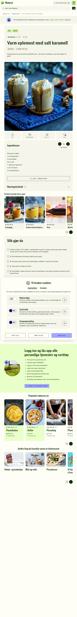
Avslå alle (15, 335)
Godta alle (61, 335)
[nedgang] (60, 144)
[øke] (68, 144)
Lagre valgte (38, 335)
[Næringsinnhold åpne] (38, 187)
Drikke (15, 31)
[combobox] (36, 8)
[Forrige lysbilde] (67, 232)
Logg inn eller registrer (57, 20)
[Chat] (74, 8)
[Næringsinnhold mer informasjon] (25, 186)
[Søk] (3, 8)
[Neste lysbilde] (71, 232)
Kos (9, 31)
